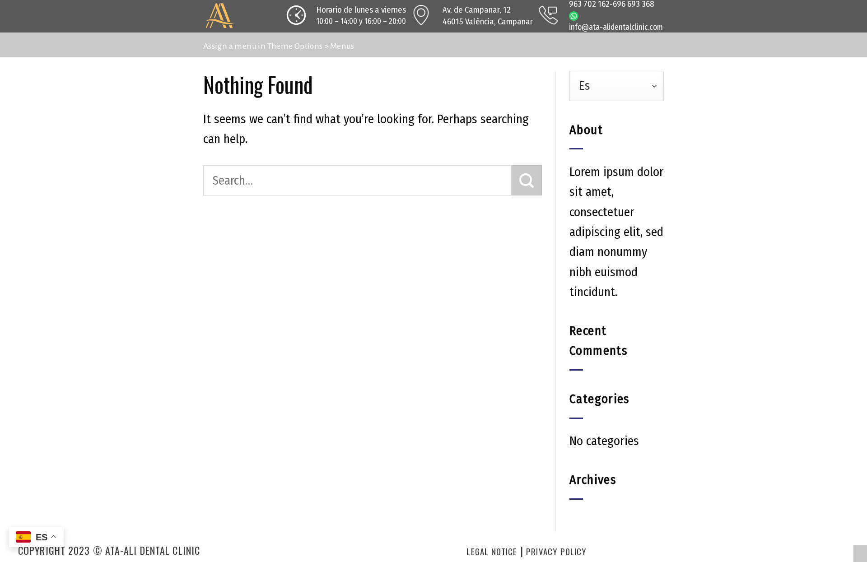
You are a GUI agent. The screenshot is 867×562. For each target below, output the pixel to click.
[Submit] (527, 180)
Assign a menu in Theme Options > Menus (278, 46)
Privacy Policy (556, 551)
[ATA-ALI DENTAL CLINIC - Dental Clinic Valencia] (237, 16)
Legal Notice (491, 551)
